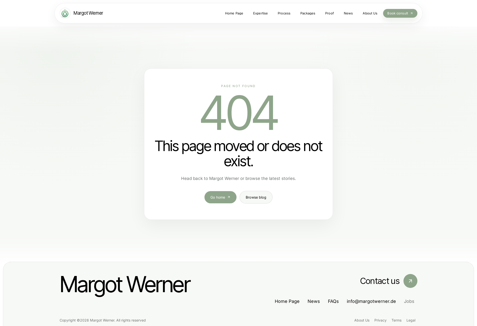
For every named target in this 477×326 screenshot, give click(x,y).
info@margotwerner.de (371, 301)
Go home (217, 197)
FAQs (333, 301)
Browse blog (256, 197)
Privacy (380, 320)
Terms (396, 320)
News (314, 301)
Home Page (287, 301)
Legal (410, 320)
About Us (361, 320)
